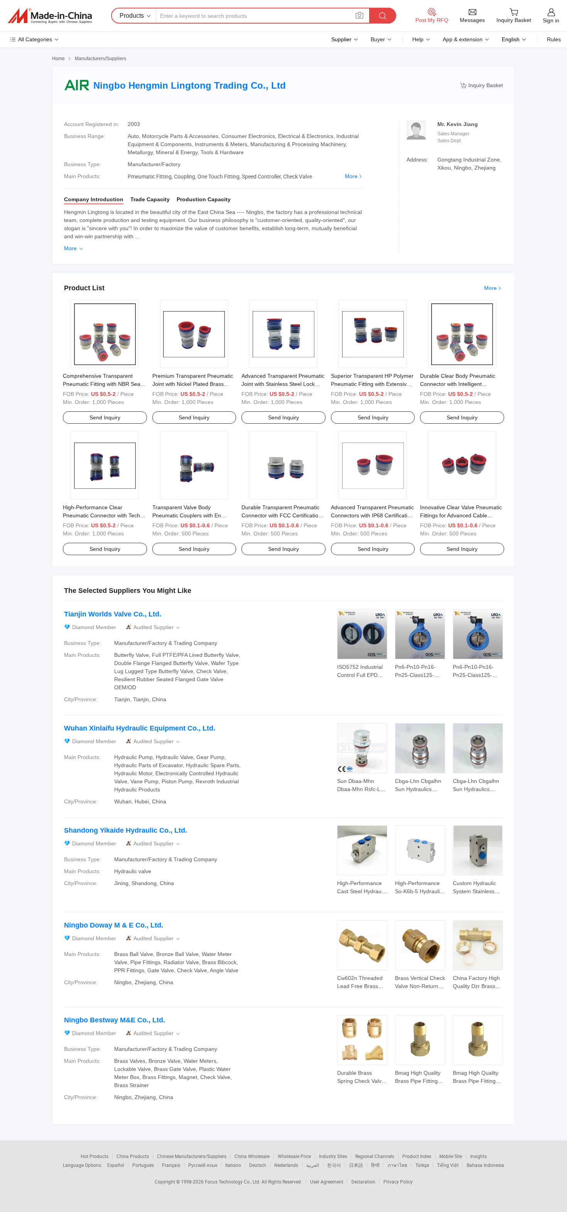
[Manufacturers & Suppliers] (50, 16)
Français (171, 1165)
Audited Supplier (157, 627)
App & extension (463, 39)
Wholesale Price (294, 1156)
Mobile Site (450, 1156)
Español (115, 1165)
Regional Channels (374, 1156)
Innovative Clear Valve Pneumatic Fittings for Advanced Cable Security (461, 515)
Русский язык (202, 1165)
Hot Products (94, 1156)
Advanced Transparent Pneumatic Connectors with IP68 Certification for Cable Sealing (372, 515)
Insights (478, 1156)
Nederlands (286, 1165)
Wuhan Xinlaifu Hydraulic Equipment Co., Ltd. (139, 728)
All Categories (35, 39)
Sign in (551, 20)
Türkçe (422, 1165)
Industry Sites (333, 1156)
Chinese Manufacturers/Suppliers (191, 1156)
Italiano (233, 1165)
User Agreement (326, 1181)
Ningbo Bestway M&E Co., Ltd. (114, 1020)
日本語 (356, 1165)
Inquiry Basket (481, 85)
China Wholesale (252, 1156)
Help (418, 39)
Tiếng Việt (448, 1165)
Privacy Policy (398, 1181)
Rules (554, 39)
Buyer (378, 39)
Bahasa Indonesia (485, 1165)
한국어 (334, 1165)
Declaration (363, 1181)
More (351, 176)
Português (143, 1165)
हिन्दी (375, 1165)
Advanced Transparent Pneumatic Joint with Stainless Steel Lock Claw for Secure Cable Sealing (282, 384)
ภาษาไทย (397, 1165)
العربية (312, 1165)
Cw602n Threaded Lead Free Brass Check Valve (360, 986)
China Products (132, 1156)
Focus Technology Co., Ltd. (233, 1181)
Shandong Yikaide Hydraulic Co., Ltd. (125, 830)
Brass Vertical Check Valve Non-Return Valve (420, 986)
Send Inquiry (104, 417)
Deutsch (257, 1165)
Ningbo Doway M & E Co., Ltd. (113, 925)
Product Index (416, 1156)
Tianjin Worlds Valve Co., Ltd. (112, 614)
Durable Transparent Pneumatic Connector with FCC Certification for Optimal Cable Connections (281, 515)
